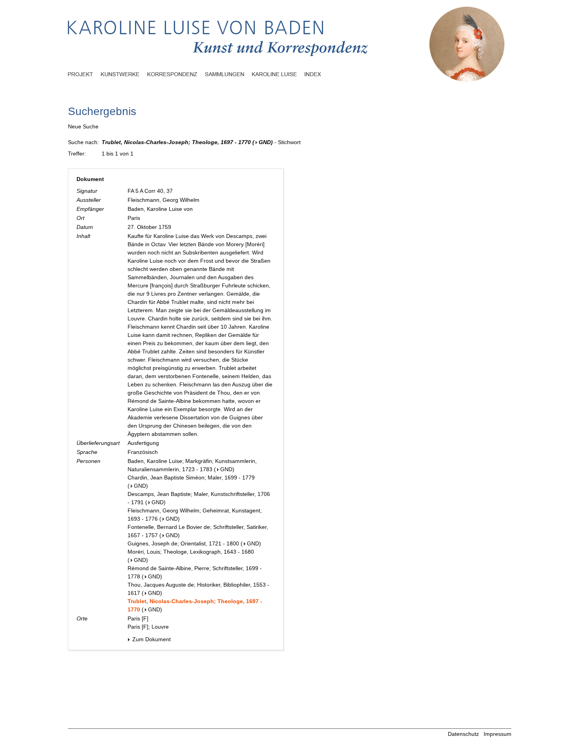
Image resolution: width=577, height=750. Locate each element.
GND (265, 142)
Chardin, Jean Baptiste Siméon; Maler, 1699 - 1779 (191, 477)
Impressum (497, 734)
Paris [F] (138, 618)
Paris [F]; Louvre (148, 627)
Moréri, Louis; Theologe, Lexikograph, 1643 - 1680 (191, 552)
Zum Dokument (151, 639)
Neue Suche (83, 126)
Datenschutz (463, 734)
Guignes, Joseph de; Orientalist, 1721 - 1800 (183, 543)
